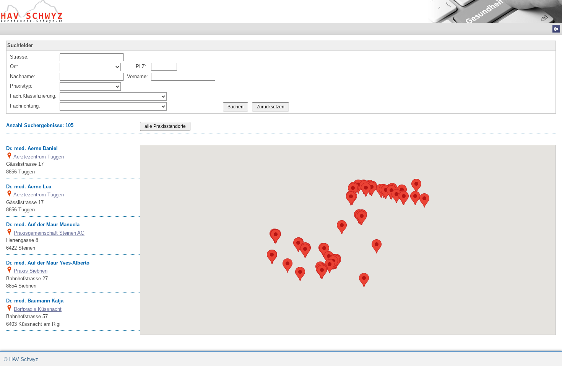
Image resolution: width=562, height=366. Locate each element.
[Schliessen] (556, 29)
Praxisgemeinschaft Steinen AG (49, 233)
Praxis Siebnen (30, 271)
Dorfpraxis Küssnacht (38, 309)
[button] (416, 186)
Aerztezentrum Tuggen (38, 157)
